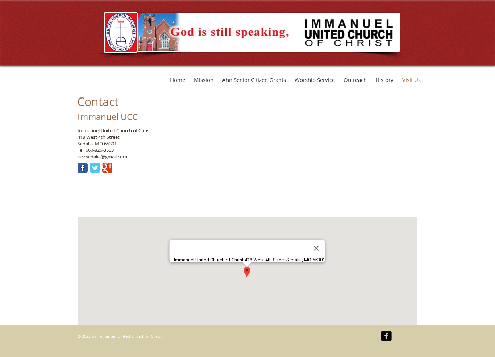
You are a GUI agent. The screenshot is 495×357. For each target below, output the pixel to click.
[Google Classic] (107, 168)
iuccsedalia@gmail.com (102, 156)
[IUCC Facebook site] (386, 336)
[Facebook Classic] (83, 168)
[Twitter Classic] (95, 168)
